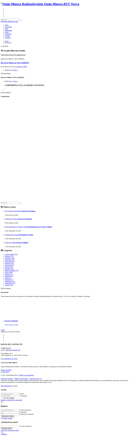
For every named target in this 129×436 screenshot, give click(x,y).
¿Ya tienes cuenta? (6, 418)
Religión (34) (9, 276)
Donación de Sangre (26, 235)
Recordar (6, 398)
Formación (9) (9, 265)
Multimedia (8, 30)
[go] (20, 203)
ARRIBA (4, 434)
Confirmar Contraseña (26, 414)
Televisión (8, 34)
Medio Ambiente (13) (12, 270)
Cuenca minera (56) (11, 254)
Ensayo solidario (22, 242)
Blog (6, 29)
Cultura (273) (9, 256)
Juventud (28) (9, 269)
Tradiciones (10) (10, 283)
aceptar (15, 386)
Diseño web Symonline (26, 375)
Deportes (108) (9, 258)
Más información (6, 386)
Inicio (6, 25)
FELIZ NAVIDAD (25, 219)
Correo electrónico (25, 410)
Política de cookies (7, 379)
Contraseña (23, 396)
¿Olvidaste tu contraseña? (14, 400)
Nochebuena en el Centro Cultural (40, 227)
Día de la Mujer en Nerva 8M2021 (15, 63)
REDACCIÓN (22, 67)
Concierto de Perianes (27, 211)
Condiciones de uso (35, 379)
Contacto (8, 38)
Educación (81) (10, 261)
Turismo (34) (9, 285)
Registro (3, 400)
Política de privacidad (21, 379)
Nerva (15, 70)
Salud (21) (8, 278)
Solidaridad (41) (10, 281)
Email (22, 394)
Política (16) (9, 274)
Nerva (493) (9, 272)
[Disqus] (64, 125)
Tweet (3, 330)
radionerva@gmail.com (12, 350)
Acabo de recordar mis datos (10, 430)
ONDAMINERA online (10, 21)
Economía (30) (9, 260)
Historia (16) (9, 267)
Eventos (7, 36)
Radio (7, 32)
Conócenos (8, 27)
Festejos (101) (9, 263)
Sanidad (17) (9, 279)
